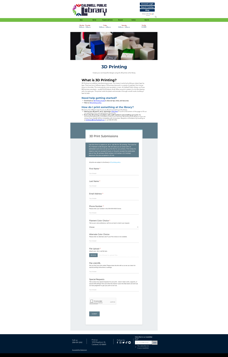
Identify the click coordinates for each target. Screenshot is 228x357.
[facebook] (117, 342)
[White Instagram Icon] (120, 342)
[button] (94, 20)
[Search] (156, 17)
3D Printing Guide (99, 101)
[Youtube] (129, 342)
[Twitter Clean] (123, 342)
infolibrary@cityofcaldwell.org (95, 120)
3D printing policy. (96, 103)
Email (137, 339)
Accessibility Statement (79, 350)
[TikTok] (126, 342)
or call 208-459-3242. (111, 120)
